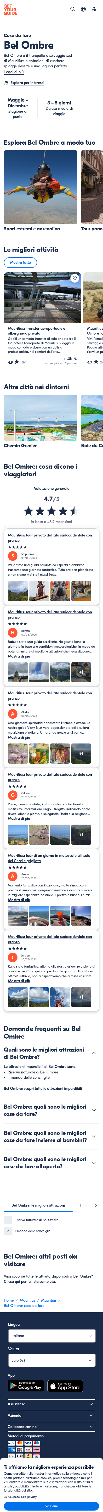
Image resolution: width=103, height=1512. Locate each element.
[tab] (38, 1205)
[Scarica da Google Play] (26, 1387)
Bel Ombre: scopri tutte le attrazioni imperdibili (43, 1088)
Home (9, 1300)
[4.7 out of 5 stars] (51, 511)
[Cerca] (73, 9)
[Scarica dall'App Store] (65, 1387)
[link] (40, 191)
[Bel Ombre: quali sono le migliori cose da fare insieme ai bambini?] (94, 1136)
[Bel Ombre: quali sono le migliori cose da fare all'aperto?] (94, 1162)
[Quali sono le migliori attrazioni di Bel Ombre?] (94, 1053)
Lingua (14, 1324)
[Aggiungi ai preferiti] (74, 278)
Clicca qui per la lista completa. (30, 1281)
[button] (40, 191)
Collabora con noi (23, 1427)
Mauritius (27, 1300)
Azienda (14, 1415)
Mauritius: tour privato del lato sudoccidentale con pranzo (50, 538)
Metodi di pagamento (26, 1436)
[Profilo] (94, 9)
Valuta (13, 1349)
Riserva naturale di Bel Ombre (33, 1072)
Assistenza (16, 1404)
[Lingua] (83, 9)
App (11, 1375)
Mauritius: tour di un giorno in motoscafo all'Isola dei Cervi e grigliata (49, 858)
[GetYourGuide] (10, 9)
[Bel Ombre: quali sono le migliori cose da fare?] (94, 1110)
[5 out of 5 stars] (51, 547)
